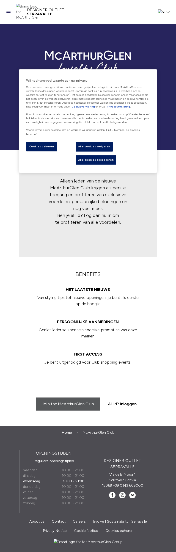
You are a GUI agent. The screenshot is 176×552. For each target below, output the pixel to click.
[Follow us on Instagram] (122, 495)
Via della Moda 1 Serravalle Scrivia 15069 (119, 480)
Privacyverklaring (118, 106)
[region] (88, 121)
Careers (79, 521)
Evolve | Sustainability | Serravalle (120, 521)
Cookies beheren (119, 530)
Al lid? (122, 403)
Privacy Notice (55, 530)
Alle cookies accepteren (96, 159)
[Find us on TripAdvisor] (132, 495)
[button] (8, 12)
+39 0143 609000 (128, 485)
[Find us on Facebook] (112, 495)
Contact (59, 521)
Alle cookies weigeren (94, 146)
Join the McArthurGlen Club (67, 403)
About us (36, 521)
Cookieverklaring (83, 106)
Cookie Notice (86, 530)
